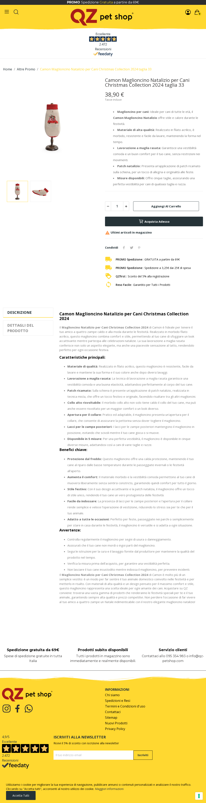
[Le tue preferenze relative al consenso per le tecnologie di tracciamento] (199, 796)
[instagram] (6, 708)
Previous (12, 127)
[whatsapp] (28, 708)
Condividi (124, 248)
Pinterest (139, 248)
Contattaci (113, 711)
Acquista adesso (157, 221)
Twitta (131, 248)
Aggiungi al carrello (166, 206)
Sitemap (111, 717)
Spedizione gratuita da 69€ (33, 650)
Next (91, 127)
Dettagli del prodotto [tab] (20, 328)
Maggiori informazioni (109, 789)
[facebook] (17, 708)
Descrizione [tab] (19, 312)
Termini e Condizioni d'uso (125, 706)
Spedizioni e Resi (117, 700)
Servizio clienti (173, 650)
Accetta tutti (20, 795)
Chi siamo (112, 695)
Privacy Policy (115, 728)
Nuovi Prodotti (116, 723)
